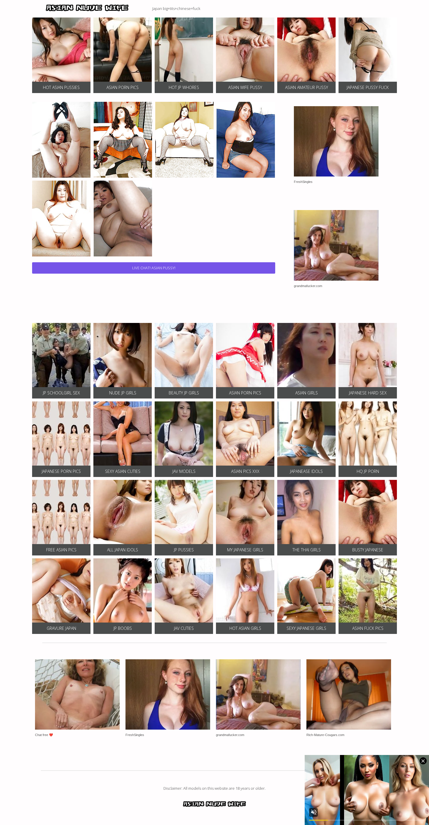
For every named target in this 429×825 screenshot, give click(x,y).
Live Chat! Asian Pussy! (153, 267)
